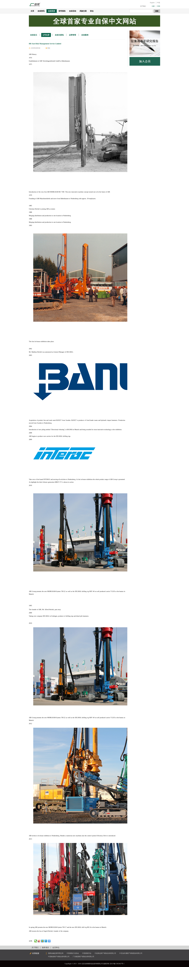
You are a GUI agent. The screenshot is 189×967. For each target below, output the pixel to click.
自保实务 (51, 11)
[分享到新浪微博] (39, 941)
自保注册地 (59, 35)
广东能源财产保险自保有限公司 (83, 956)
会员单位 (55, 947)
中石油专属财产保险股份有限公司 (130, 953)
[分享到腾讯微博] (46, 941)
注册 (153, 6)
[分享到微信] (35, 941)
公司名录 (46, 35)
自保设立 (33, 35)
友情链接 (35, 953)
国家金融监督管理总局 (55, 953)
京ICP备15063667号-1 (117, 963)
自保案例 (84, 35)
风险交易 (83, 11)
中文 (158, 2)
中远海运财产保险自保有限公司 (105, 953)
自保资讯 (41, 11)
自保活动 (72, 11)
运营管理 (72, 35)
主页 (32, 11)
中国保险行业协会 (73, 953)
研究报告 (62, 11)
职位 (92, 11)
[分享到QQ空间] (42, 941)
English (152, 2)
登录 (158, 6)
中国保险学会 (86, 953)
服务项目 (45, 947)
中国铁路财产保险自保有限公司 (58, 956)
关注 (48, 48)
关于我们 (143, 6)
